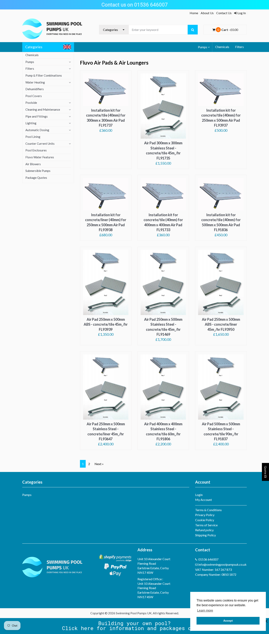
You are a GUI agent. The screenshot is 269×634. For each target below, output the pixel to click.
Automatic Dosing (37, 130)
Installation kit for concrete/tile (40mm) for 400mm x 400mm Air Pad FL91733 (163, 222)
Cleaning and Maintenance (42, 109)
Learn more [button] (205, 610)
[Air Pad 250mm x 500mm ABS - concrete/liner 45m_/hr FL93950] (220, 282)
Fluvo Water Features (39, 157)
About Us (207, 13)
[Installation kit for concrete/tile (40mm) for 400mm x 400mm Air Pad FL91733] (163, 194)
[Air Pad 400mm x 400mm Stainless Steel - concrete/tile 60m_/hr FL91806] (163, 387)
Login (199, 495)
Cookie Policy (204, 520)
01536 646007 (208, 559)
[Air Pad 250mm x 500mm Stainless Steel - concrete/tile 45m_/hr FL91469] (163, 282)
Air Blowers (33, 164)
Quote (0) (265, 472)
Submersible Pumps (37, 170)
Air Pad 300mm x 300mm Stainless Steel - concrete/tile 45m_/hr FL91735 (163, 150)
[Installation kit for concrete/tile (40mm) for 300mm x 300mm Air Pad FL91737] (105, 89)
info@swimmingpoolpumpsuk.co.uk (222, 564)
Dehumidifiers (34, 89)
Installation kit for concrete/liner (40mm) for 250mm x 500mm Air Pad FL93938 (105, 222)
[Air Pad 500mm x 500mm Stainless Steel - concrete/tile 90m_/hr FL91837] (220, 387)
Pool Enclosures (36, 150)
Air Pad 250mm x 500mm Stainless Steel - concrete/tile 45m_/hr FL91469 (163, 327)
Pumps (202, 47)
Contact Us (224, 13)
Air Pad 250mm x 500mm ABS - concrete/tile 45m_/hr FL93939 (106, 324)
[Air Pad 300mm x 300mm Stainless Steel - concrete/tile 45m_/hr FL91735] (163, 106)
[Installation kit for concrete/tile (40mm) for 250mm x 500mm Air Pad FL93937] (220, 89)
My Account (203, 499)
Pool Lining (32, 136)
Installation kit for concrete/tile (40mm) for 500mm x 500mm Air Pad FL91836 (221, 222)
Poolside (31, 102)
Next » (99, 464)
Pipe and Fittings (36, 116)
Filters (239, 47)
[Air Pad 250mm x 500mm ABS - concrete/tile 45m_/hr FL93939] (105, 282)
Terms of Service (206, 525)
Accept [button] (228, 620)
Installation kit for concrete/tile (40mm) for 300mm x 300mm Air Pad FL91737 (105, 118)
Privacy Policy (204, 515)
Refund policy (204, 530)
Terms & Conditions (208, 510)
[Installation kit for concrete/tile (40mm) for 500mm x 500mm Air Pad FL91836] (220, 194)
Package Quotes (36, 177)
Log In (241, 13)
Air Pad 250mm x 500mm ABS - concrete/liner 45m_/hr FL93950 (221, 324)
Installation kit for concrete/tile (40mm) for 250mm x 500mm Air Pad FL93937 (221, 118)
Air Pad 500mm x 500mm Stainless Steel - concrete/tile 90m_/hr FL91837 (221, 431)
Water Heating (35, 82)
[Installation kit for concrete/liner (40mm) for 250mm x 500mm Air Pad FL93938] (105, 194)
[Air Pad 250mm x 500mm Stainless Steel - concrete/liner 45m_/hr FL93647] (105, 387)
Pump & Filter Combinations (43, 75)
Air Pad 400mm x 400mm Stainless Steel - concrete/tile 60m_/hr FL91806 (163, 431)
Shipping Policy (205, 535)
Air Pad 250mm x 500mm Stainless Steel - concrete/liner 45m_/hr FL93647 (106, 431)
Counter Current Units (40, 143)
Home (194, 13)
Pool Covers (33, 96)
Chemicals (222, 47)
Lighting (30, 123)
